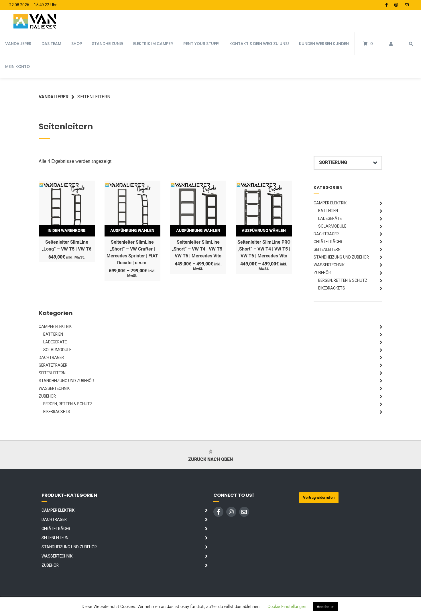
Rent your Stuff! (201, 43)
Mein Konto (17, 66)
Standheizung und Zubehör (341, 257)
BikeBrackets (331, 288)
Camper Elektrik (330, 203)
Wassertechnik (329, 265)
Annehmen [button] (326, 607)
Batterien (328, 210)
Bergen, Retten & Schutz (342, 280)
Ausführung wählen (132, 230)
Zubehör (322, 272)
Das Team (51, 43)
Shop (76, 43)
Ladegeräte (330, 218)
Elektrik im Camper (153, 43)
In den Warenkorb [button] (67, 230)
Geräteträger (328, 241)
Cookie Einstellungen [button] (286, 606)
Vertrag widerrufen (319, 497)
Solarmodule (332, 226)
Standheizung (107, 43)
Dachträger (326, 234)
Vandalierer (18, 43)
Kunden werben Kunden (324, 43)
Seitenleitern (327, 249)
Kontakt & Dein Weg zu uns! (259, 43)
